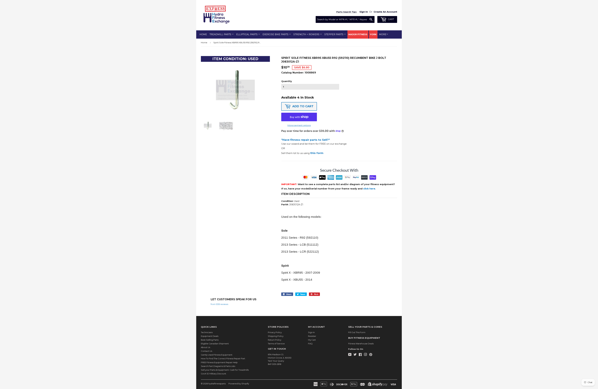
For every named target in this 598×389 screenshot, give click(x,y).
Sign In (311, 332)
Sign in (363, 11)
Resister (312, 336)
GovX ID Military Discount (213, 373)
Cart (390, 19)
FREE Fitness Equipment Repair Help (219, 362)
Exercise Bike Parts (276, 34)
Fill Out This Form (356, 332)
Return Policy (274, 340)
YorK (373, 34)
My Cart (312, 340)
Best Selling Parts (209, 340)
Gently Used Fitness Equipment (216, 355)
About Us (205, 347)
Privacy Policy (275, 332)
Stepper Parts (334, 34)
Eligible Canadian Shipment (215, 343)
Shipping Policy (275, 336)
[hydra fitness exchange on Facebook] (360, 355)
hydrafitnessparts (217, 383)
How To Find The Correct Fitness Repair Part (223, 358)
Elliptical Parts (247, 34)
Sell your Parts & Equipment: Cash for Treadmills (225, 370)
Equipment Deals (209, 336)
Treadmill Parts (220, 34)
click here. (369, 188)
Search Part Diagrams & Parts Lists (218, 366)
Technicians (207, 332)
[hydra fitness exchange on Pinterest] (370, 355)
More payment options (299, 125)
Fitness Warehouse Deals (361, 343)
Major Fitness (357, 34)
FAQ (310, 343)
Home (203, 34)
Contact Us (206, 351)
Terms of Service (276, 343)
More (382, 34)
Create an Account (385, 11)
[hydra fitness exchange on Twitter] (355, 355)
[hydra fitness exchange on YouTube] (349, 355)
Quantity (286, 81)
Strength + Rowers (306, 34)
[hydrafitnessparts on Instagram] (365, 355)
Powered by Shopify (238, 383)
